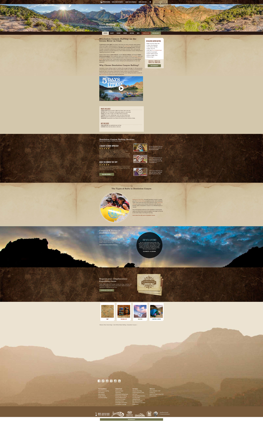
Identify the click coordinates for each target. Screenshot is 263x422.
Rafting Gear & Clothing (121, 395)
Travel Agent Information (121, 402)
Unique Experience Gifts (138, 392)
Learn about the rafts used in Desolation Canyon (143, 215)
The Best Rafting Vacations (138, 395)
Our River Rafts (136, 397)
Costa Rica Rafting (102, 397)
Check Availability (155, 33)
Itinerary (118, 33)
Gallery (112, 33)
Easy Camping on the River (138, 402)
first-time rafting (141, 201)
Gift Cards (134, 394)
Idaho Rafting (101, 394)
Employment (135, 404)
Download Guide (146, 33)
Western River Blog (137, 390)
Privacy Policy (153, 395)
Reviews (125, 33)
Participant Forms (119, 401)
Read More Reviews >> (106, 174)
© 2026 (99, 384)
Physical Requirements (120, 397)
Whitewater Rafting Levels (121, 394)
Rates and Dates (119, 390)
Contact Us (152, 392)
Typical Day (118, 392)
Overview (105, 33)
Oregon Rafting (102, 395)
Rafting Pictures (136, 399)
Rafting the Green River (138, 199)
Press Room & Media (120, 399)
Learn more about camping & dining (108, 244)
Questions (132, 33)
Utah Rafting (101, 392)
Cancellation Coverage (120, 404)
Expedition (157, 3)
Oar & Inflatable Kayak (157, 50)
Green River (127, 46)
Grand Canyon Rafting (103, 390)
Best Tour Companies (137, 401)
